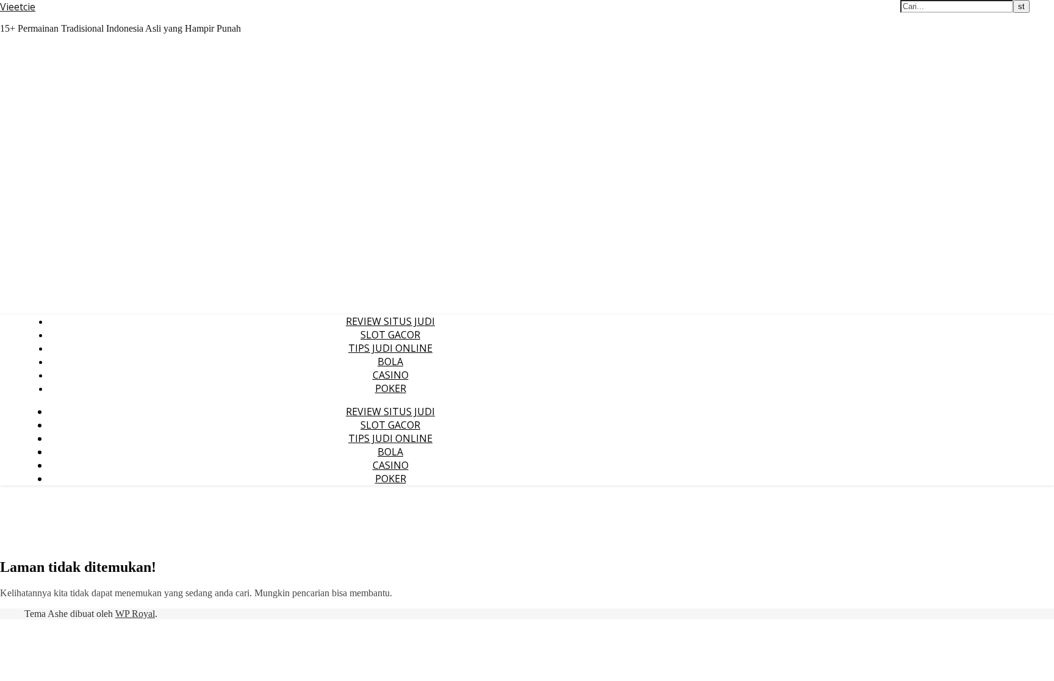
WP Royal (135, 613)
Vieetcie (17, 6)
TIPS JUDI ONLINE (390, 348)
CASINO (391, 375)
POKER (390, 388)
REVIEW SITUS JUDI (390, 321)
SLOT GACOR (390, 334)
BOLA (390, 361)
